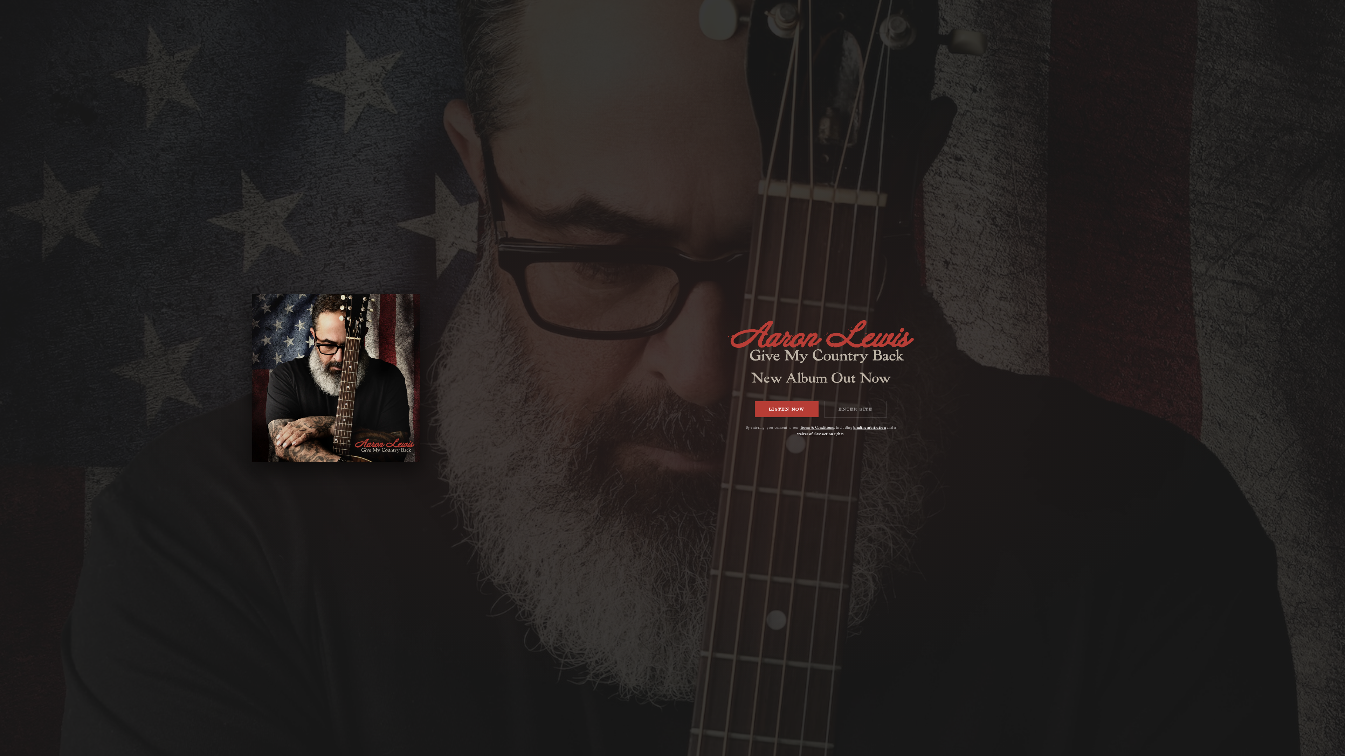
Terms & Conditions (817, 427)
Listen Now (787, 409)
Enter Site (855, 409)
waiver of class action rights (820, 433)
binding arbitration (869, 427)
